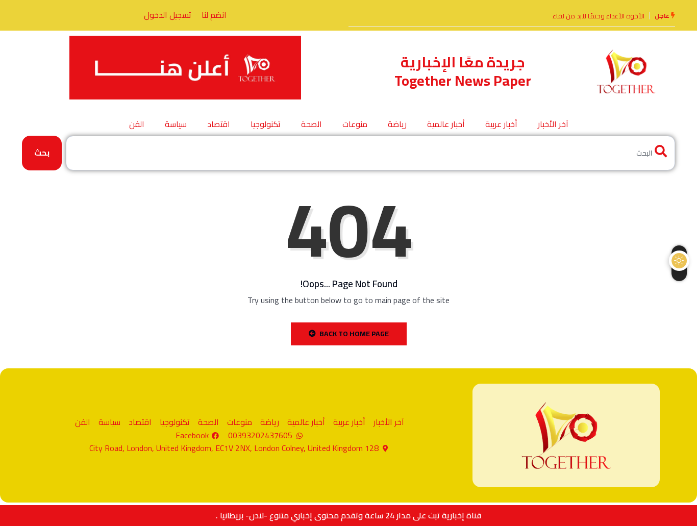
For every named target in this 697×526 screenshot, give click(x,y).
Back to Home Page (354, 333)
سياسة (176, 124)
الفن (136, 124)
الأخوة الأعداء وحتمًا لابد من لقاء (598, 16)
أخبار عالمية (446, 124)
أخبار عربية (501, 124)
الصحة (311, 124)
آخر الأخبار (553, 124)
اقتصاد (218, 124)
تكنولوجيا (266, 124)
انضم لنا (214, 14)
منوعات (354, 124)
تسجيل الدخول (167, 14)
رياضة (397, 124)
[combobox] (370, 153)
